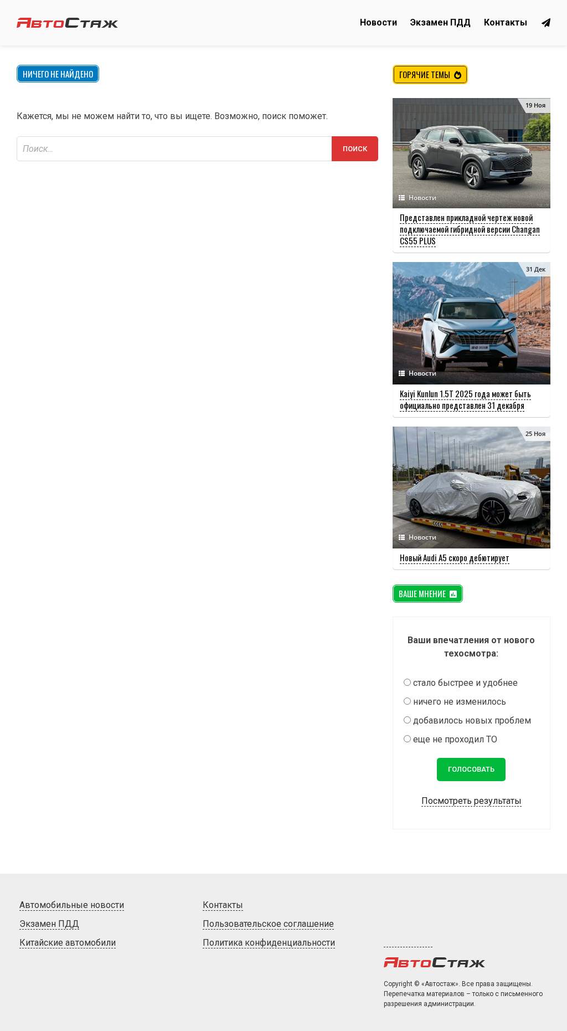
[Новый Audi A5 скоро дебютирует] (471, 545)
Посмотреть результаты (471, 801)
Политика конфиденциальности (269, 942)
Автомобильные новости (71, 905)
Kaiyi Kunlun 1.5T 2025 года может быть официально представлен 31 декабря (465, 399)
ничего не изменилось (459, 701)
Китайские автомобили (67, 942)
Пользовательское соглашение (268, 924)
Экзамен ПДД (440, 22)
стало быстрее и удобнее (465, 683)
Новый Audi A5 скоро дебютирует (454, 557)
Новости (378, 22)
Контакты (505, 22)
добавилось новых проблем (472, 720)
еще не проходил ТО (455, 739)
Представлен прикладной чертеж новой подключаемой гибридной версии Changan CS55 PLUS (470, 229)
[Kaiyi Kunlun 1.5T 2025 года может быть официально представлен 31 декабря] (471, 381)
